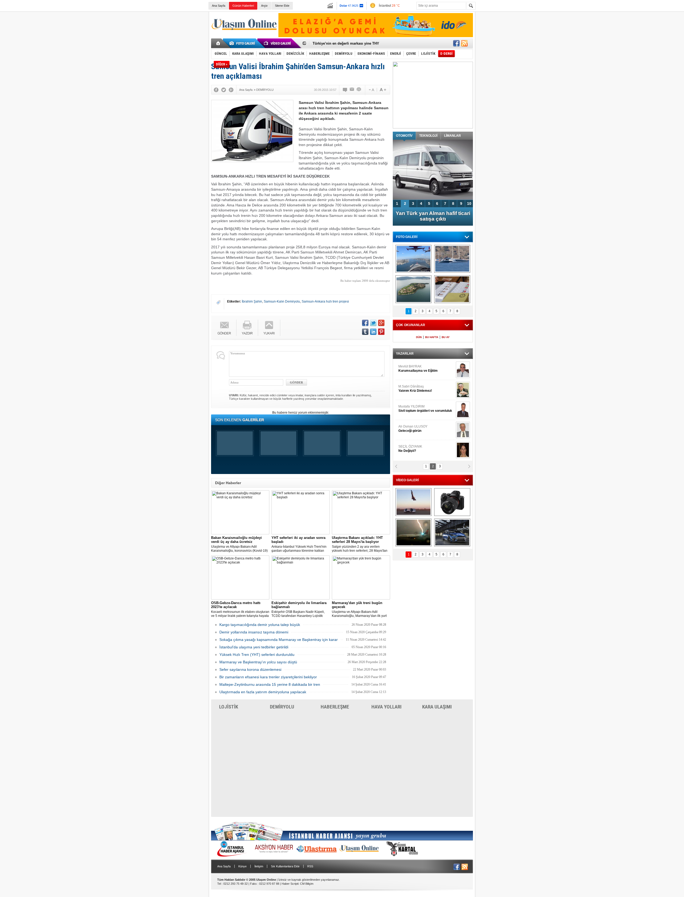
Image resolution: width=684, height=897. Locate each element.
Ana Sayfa (218, 5)
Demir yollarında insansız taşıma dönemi (253, 632)
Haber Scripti (290, 883)
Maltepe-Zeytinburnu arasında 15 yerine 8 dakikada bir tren (269, 684)
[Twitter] (223, 89)
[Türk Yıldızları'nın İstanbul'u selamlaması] (413, 259)
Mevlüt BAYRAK (418, 369)
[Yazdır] (359, 89)
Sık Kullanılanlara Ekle (285, 866)
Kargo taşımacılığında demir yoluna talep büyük (259, 624)
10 (469, 203)
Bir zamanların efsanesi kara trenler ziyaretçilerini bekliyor (268, 677)
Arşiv (264, 5)
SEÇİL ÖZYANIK (410, 449)
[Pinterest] (381, 331)
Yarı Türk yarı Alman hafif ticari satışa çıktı (433, 216)
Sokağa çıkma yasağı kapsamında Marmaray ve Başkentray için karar (278, 639)
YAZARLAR (405, 353)
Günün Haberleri (243, 5)
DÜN (419, 337)
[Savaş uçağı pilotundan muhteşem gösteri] (413, 502)
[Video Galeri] (278, 43)
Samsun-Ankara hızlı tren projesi (325, 301)
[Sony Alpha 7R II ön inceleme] (452, 502)
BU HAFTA (431, 337)
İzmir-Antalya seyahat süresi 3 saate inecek (348, 43)
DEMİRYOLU (282, 707)
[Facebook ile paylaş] (456, 43)
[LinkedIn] (373, 331)
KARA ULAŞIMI (437, 707)
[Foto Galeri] (243, 43)
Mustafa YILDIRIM (425, 409)
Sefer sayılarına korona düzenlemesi (250, 669)
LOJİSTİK (228, 707)
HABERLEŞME (335, 707)
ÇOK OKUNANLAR (410, 325)
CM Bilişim (306, 883)
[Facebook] (216, 89)
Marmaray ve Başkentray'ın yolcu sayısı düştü (258, 662)
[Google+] (231, 89)
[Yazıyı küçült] (371, 89)
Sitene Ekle (282, 5)
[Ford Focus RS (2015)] (452, 532)
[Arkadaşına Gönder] (352, 89)
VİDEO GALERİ (407, 480)
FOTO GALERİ (406, 237)
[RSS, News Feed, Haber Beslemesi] (464, 43)
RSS (310, 866)
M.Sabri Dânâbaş (415, 389)
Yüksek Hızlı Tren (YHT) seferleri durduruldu (256, 654)
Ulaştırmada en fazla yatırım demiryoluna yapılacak (262, 692)
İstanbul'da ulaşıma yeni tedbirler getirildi (253, 647)
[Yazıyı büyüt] (383, 89)
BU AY (446, 337)
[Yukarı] (269, 328)
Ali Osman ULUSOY (413, 429)
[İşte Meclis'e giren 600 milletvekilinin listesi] (452, 289)
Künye (242, 866)
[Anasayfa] (218, 43)
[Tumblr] (365, 331)
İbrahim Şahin (252, 301)
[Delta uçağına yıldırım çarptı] (413, 532)
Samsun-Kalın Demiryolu (282, 301)
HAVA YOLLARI (386, 707)
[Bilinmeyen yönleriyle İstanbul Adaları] (413, 289)
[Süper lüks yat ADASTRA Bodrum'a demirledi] (452, 259)
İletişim (258, 866)
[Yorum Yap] (345, 89)
